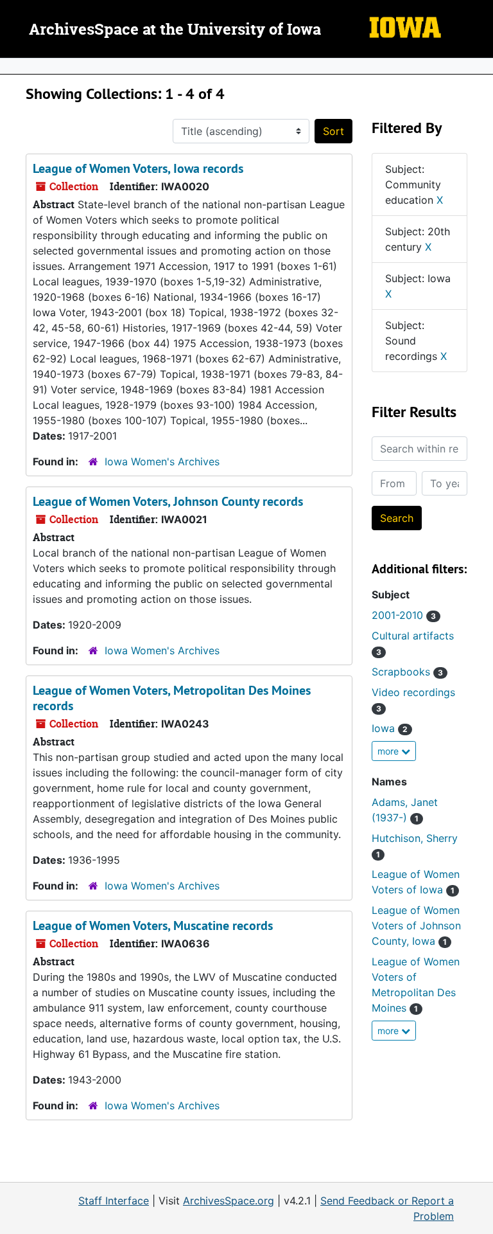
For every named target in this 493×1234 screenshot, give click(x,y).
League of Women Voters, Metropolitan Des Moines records (172, 698)
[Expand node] (480, 66)
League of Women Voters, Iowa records (138, 168)
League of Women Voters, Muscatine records (153, 925)
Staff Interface (113, 1200)
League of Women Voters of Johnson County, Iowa (416, 925)
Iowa (390, 728)
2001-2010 (404, 615)
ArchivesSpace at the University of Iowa (175, 30)
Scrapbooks (407, 671)
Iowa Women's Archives (162, 461)
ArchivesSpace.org (228, 1200)
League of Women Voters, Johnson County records (168, 501)
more (389, 751)
